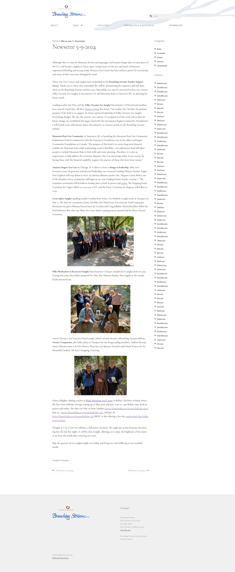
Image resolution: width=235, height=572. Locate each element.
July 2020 (160, 344)
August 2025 (161, 100)
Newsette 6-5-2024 (136, 470)
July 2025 (160, 104)
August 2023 (161, 199)
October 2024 (161, 141)
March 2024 (161, 170)
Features (160, 57)
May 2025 (160, 112)
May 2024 (160, 162)
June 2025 (160, 108)
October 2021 (161, 282)
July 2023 (160, 203)
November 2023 (162, 186)
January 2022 (161, 269)
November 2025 (162, 91)
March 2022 (161, 261)
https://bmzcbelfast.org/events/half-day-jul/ (73, 416)
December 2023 (162, 182)
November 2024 (162, 137)
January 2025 (161, 129)
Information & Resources (139, 25)
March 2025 (161, 120)
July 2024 (160, 153)
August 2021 (161, 290)
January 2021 (161, 319)
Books (159, 49)
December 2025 (162, 87)
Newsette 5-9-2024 (64, 470)
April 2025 (160, 116)
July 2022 (160, 244)
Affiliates (103, 25)
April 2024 (160, 166)
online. (124, 183)
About (54, 25)
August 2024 (161, 149)
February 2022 (161, 265)
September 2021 (162, 286)
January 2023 (161, 220)
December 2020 (162, 323)
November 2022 (162, 228)
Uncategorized (162, 65)
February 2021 (161, 315)
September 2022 (162, 236)
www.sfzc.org (125, 530)
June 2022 (160, 248)
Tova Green (80, 41)
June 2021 (160, 298)
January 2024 (161, 178)
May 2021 (160, 302)
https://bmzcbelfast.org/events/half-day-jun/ (82, 412)
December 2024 (162, 133)
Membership (176, 25)
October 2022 (161, 232)
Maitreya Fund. (92, 109)
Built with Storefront (60, 558)
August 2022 (161, 240)
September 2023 (162, 195)
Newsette (65, 460)
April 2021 (160, 306)
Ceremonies (161, 53)
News (76, 25)
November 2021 (162, 277)
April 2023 (160, 207)
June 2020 (160, 348)
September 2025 (162, 96)
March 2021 (161, 311)
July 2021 (160, 294)
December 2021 (162, 273)
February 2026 (162, 83)
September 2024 (162, 145)
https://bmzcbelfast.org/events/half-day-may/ (126, 408)
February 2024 (161, 174)
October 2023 (161, 191)
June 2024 (160, 158)
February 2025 (161, 124)
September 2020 (162, 335)
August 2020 (161, 340)
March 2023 (161, 211)
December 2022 (162, 224)
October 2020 (161, 331)
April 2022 (160, 257)
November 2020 (162, 327)
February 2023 (161, 215)
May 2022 (160, 253)
